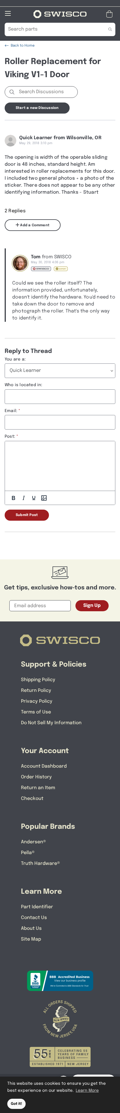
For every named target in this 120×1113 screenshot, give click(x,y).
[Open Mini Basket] (110, 14)
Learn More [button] (87, 1091)
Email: (11, 411)
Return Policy (36, 690)
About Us (31, 928)
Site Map (31, 939)
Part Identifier (37, 906)
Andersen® (33, 842)
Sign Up (92, 605)
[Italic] (24, 498)
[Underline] (34, 498)
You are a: (15, 359)
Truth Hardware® (40, 863)
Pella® (28, 852)
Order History (36, 777)
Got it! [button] (16, 1104)
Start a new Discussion (37, 108)
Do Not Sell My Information (51, 722)
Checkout (32, 798)
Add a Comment (34, 225)
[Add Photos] (44, 498)
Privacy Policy (36, 701)
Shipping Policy (38, 679)
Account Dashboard (44, 766)
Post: (10, 436)
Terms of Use (36, 712)
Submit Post (27, 515)
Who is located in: (24, 385)
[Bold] (13, 498)
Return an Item (38, 787)
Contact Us (34, 917)
